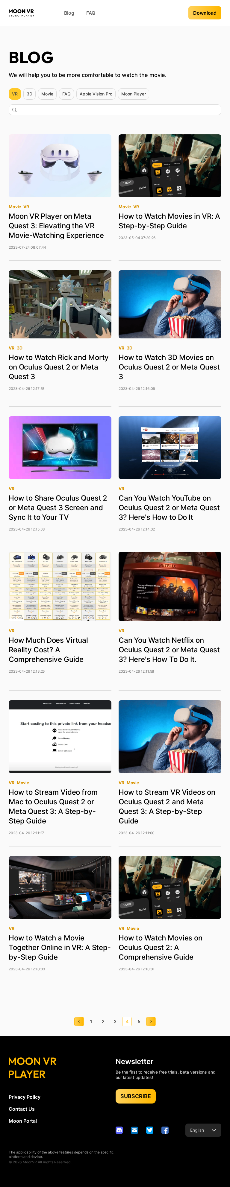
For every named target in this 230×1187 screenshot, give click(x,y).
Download (205, 13)
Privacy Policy (24, 1097)
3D (29, 93)
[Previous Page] (79, 1021)
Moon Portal (23, 1121)
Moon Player (133, 93)
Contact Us (22, 1109)
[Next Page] (151, 1021)
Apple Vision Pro (96, 93)
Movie (47, 93)
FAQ (90, 13)
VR (15, 93)
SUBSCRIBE (135, 1096)
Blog (69, 13)
